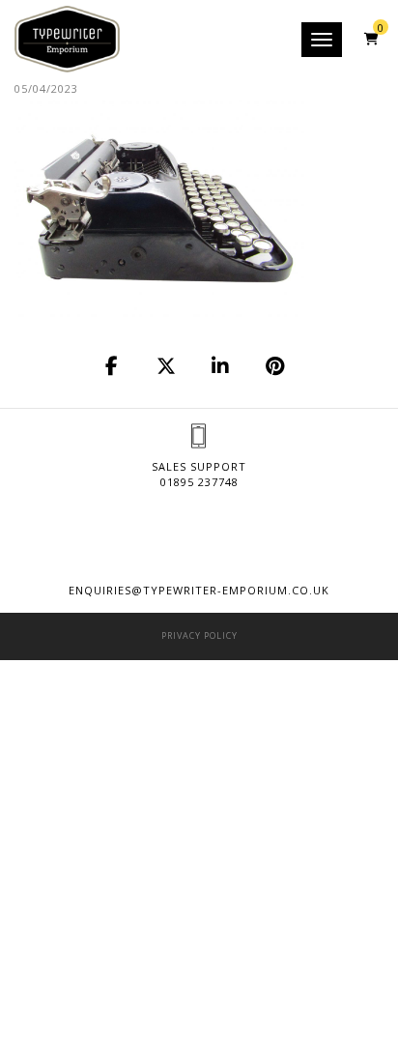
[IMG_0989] (113, 366)
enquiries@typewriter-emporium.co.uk (199, 590)
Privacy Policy (199, 635)
